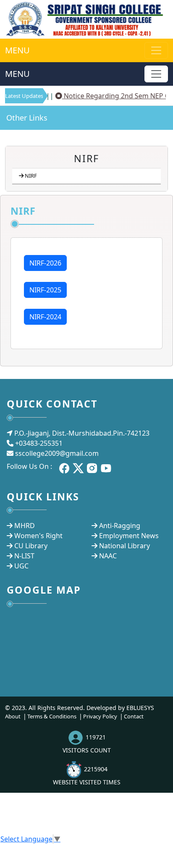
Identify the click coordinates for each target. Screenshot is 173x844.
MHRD (24, 525)
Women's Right (38, 535)
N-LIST (24, 555)
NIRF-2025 (45, 289)
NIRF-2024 (45, 316)
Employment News (129, 535)
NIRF (31, 175)
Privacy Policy (100, 716)
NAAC (108, 555)
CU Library (30, 545)
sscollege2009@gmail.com (57, 453)
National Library (124, 545)
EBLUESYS (140, 708)
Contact (134, 716)
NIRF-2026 (45, 263)
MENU (17, 50)
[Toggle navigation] (156, 74)
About (13, 716)
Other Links (26, 118)
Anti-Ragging (119, 525)
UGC (21, 566)
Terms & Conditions (51, 716)
